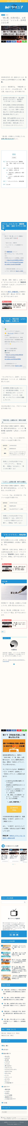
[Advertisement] (14, 60)
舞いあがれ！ (8, 1065)
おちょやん (8, 1073)
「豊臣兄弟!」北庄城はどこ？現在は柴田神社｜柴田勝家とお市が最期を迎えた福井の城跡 (14, 991)
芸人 (3, 631)
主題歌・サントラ (12, 1033)
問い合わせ (22, 1122)
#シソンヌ (10, 333)
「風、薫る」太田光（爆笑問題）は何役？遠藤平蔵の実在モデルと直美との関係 (14, 998)
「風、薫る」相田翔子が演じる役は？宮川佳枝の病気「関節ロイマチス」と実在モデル (14, 1005)
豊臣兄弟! (7, 1089)
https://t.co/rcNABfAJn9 (13, 260)
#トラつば (9, 262)
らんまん (7, 1063)
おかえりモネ (8, 1071)
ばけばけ (5, 1049)
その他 (5, 1102)
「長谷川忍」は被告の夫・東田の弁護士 (16, 173)
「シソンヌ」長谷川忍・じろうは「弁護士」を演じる (15, 169)
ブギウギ (7, 1062)
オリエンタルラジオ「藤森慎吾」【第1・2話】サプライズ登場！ (15, 163)
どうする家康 (8, 1095)
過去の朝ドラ (7, 1053)
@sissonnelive (11, 357)
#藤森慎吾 (9, 251)
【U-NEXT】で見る (14, 809)
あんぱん (7, 1056)
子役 (18, 1033)
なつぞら (7, 1079)
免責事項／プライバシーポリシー (10, 1122)
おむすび (7, 1058)
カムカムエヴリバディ (11, 1069)
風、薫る (5, 1045)
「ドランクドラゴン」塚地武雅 (15, 181)
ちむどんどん (8, 1067)
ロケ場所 (4, 1033)
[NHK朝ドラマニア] (14, 10)
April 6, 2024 (18, 365)
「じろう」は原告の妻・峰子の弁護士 (16, 177)
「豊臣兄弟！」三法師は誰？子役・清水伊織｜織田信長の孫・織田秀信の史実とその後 (14, 1013)
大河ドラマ (6, 1086)
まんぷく (7, 1081)
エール (7, 1075)
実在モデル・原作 (6, 1035)
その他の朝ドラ (9, 1082)
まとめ (8, 184)
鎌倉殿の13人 (8, 1097)
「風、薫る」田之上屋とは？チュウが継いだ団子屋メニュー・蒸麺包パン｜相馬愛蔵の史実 (14, 1021)
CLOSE (14, 157)
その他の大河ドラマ (10, 1099)
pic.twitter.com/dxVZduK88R (13, 264)
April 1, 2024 (19, 271)
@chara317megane (17, 262)
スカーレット (8, 1077)
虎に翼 (7, 1060)
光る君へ (7, 1093)
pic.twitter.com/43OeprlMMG (13, 359)
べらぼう (7, 1091)
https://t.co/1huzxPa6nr (12, 354)
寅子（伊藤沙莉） (13, 291)
